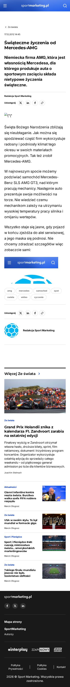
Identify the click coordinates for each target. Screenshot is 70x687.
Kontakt (61, 666)
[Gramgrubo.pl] (58, 650)
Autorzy (9, 634)
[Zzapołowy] (41, 650)
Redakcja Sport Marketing (17, 96)
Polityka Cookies (41, 667)
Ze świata (13, 27)
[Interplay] (17, 650)
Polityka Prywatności (15, 667)
